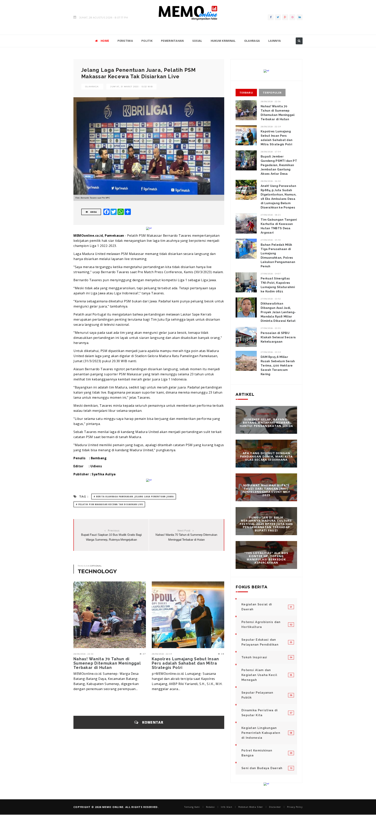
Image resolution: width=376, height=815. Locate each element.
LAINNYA (274, 41)
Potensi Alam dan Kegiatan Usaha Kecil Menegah (259, 675)
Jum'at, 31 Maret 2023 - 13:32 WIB (131, 86)
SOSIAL (197, 41)
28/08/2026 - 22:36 (83, 654)
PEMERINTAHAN (172, 41)
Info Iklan (226, 807)
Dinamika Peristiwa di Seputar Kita (259, 713)
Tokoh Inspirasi (254, 657)
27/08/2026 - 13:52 (271, 298)
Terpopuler (272, 92)
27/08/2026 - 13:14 (271, 352)
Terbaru (246, 92)
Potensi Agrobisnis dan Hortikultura (261, 624)
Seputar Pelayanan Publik (257, 695)
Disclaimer (275, 807)
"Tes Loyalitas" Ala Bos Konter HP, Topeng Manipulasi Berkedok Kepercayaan (266, 557)
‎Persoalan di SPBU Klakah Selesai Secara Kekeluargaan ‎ (278, 337)
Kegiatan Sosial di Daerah (256, 607)
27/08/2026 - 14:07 (271, 273)
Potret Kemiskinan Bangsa (256, 753)
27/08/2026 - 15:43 (271, 240)
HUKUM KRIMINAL (223, 41)
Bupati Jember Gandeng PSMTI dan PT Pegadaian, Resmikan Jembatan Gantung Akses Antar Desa (279, 165)
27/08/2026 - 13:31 (271, 328)
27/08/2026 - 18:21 (271, 215)
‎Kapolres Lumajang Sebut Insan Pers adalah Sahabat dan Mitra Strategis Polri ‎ (185, 663)
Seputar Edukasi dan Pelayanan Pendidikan (259, 642)
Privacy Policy (295, 807)
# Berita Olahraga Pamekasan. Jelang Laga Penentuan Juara (134, 496)
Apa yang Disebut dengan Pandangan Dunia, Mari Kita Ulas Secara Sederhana (266, 456)
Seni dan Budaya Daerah (262, 768)
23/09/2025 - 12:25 (267, 479)
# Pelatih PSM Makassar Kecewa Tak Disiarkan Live (109, 504)
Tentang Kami (192, 807)
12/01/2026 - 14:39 (267, 413)
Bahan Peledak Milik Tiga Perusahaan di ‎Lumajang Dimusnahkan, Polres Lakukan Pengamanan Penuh (278, 255)
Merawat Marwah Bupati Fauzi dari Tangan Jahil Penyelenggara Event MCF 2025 (266, 490)
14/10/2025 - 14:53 (267, 447)
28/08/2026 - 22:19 (162, 654)
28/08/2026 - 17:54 (271, 151)
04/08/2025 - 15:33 (267, 547)
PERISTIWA (125, 41)
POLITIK (147, 41)
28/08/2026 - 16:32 (271, 181)
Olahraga (92, 86)
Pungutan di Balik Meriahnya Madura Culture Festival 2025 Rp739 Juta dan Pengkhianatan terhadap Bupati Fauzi (266, 523)
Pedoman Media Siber (250, 807)
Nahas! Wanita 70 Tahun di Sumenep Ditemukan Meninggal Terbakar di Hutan (107, 663)
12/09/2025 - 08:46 (267, 511)
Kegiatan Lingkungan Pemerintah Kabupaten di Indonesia (260, 733)
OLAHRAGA (252, 41)
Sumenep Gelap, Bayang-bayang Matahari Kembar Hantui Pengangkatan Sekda (266, 422)
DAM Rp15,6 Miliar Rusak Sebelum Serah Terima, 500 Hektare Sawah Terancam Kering (278, 365)
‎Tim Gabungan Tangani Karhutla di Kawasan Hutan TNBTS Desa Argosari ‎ (279, 226)
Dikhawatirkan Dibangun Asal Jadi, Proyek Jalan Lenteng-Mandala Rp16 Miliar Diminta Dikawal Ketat (278, 312)
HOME (105, 41)
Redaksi (210, 807)
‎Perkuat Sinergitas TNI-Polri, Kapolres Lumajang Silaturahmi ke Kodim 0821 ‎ (278, 285)
